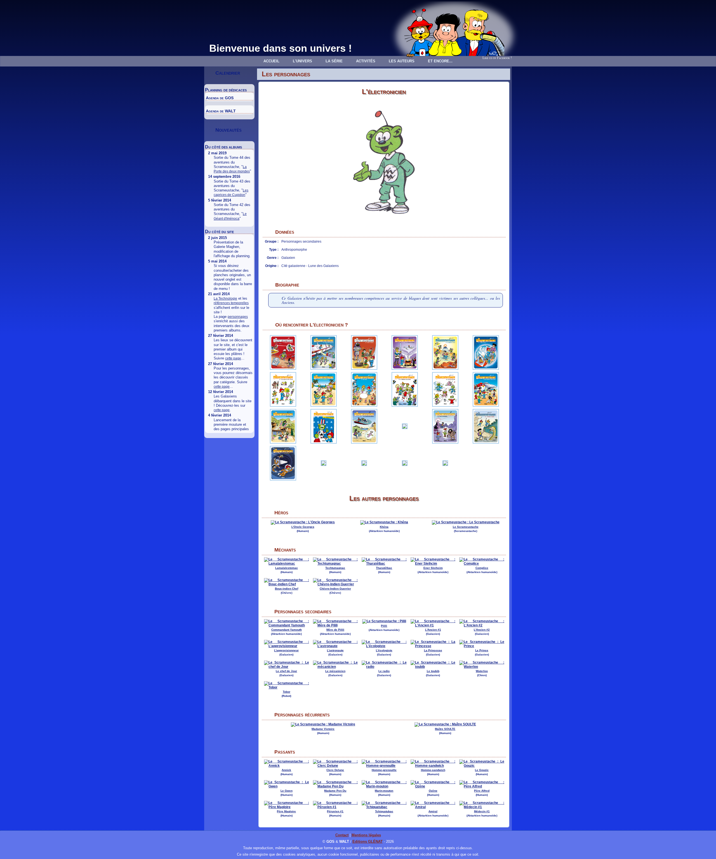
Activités (365, 61)
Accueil (271, 61)
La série (334, 61)
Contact (341, 835)
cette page (233, 358)
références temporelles (231, 303)
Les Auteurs (401, 61)
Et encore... (440, 61)
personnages (238, 317)
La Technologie (225, 298)
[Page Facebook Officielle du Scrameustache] (507, 51)
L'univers (302, 61)
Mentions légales (366, 835)
